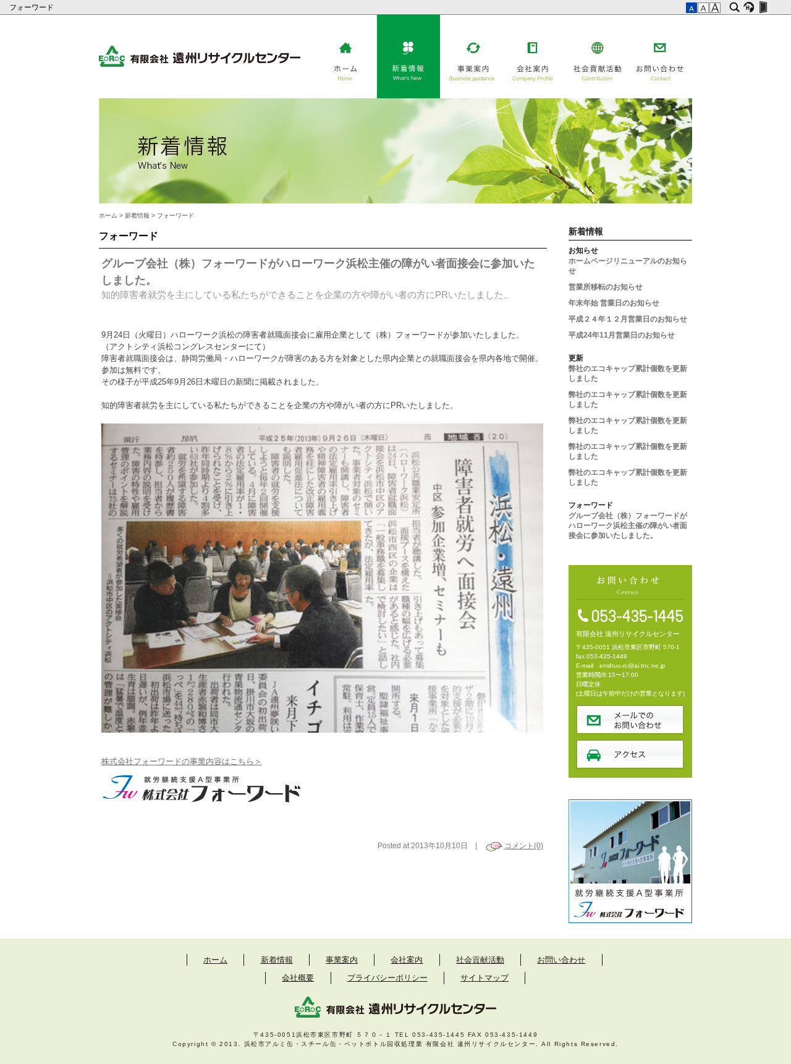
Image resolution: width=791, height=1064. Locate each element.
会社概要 (298, 977)
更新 (576, 358)
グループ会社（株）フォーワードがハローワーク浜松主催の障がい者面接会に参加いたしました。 (628, 525)
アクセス (630, 754)
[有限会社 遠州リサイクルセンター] (199, 64)
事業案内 (471, 56)
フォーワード (32, 7)
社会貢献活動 (597, 56)
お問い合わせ (660, 56)
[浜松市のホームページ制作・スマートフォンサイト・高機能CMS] (749, 7)
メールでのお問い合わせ (630, 719)
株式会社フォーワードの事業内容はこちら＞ (181, 761)
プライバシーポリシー (387, 977)
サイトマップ (484, 977)
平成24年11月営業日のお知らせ (622, 335)
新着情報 (408, 56)
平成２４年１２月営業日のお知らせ (628, 319)
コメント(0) (523, 845)
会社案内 (534, 56)
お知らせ (583, 250)
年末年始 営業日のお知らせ (614, 303)
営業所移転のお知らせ (606, 287)
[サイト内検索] (734, 7)
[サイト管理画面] (763, 7)
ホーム (345, 56)
